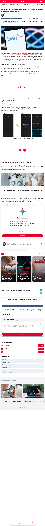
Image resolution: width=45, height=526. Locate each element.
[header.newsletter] (5, 1)
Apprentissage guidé (39, 57)
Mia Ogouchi (8, 13)
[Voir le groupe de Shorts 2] (21, 283)
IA (21, 4)
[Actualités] (14, 523)
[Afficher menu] (1, 1)
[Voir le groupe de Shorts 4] (24, 283)
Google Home (27, 54)
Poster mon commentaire (22, 334)
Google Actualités (18, 290)
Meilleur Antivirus (14, 4)
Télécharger (22, 235)
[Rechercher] (3, 1)
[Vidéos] (19, 523)
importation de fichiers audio (22, 57)
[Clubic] (22, 1)
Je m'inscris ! (22, 305)
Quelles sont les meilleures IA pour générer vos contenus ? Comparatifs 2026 (22, 190)
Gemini (2, 53)
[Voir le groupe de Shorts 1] (20, 283)
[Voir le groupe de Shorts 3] (23, 283)
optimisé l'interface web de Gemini (24, 59)
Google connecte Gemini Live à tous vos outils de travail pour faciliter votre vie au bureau (11, 401)
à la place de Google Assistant (15, 54)
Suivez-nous (11, 18)
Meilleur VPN (5, 4)
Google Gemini (22, 218)
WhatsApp (27, 290)
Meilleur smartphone (28, 4)
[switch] (41, 1)
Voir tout (41, 253)
